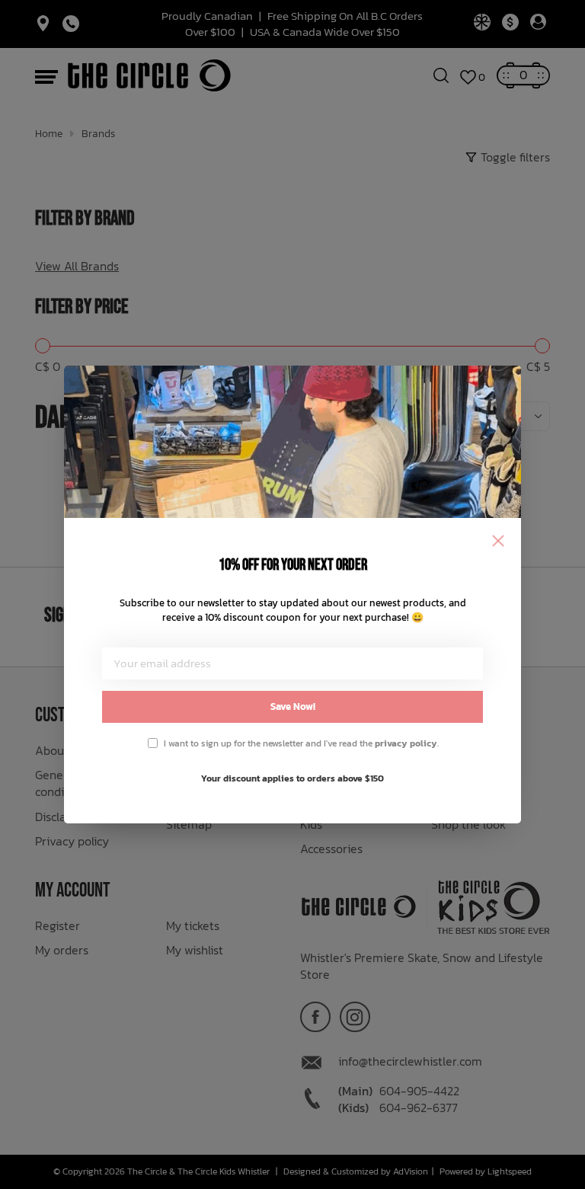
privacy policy (406, 743)
